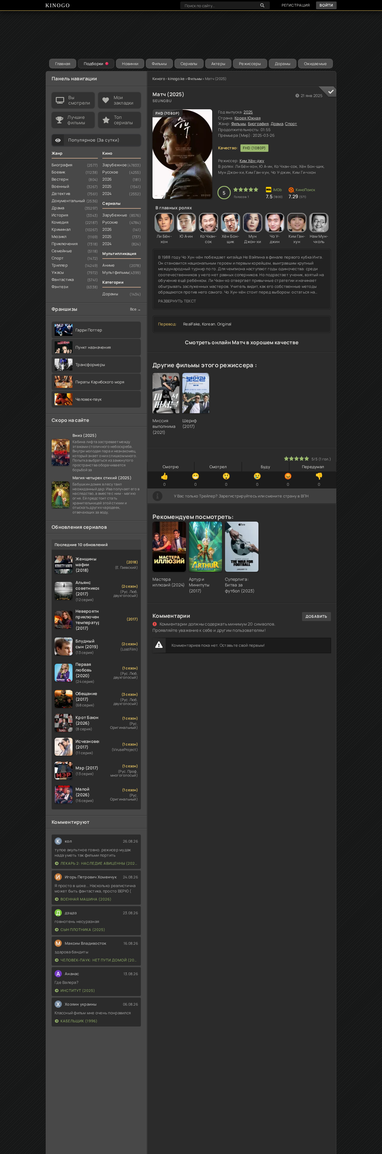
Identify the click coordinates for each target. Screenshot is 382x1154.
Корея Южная (248, 118)
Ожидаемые (315, 63)
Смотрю (170, 466)
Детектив (61, 193)
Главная (62, 63)
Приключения (65, 243)
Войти (326, 5)
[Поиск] (262, 5)
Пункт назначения (93, 347)
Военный (60, 186)
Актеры (218, 63)
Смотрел (218, 466)
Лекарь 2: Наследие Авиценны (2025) (99, 863)
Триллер (60, 265)
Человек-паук (88, 399)
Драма (277, 123)
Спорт (291, 123)
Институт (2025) (78, 990)
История (60, 215)
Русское (110, 172)
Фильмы (159, 63)
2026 (107, 179)
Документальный (68, 200)
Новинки (130, 63)
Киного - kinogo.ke (169, 78)
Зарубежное (114, 165)
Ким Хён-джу (252, 160)
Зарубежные (114, 215)
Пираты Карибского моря (100, 382)
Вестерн (60, 179)
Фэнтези (60, 286)
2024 (107, 193)
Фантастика (63, 279)
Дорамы (283, 63)
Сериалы (189, 63)
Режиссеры (250, 63)
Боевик (58, 172)
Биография (258, 123)
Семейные (62, 250)
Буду (265, 466)
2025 (248, 112)
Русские (110, 222)
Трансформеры (90, 364)
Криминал (61, 229)
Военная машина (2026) (86, 899)
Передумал (313, 466)
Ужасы (58, 272)
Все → (135, 309)
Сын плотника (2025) (83, 929)
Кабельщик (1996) (79, 1021)
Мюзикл (59, 236)
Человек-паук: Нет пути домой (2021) (99, 960)
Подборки (93, 63)
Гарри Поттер (89, 330)
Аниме (108, 265)
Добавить (316, 616)
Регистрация (296, 5)
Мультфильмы (115, 272)
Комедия (60, 222)
